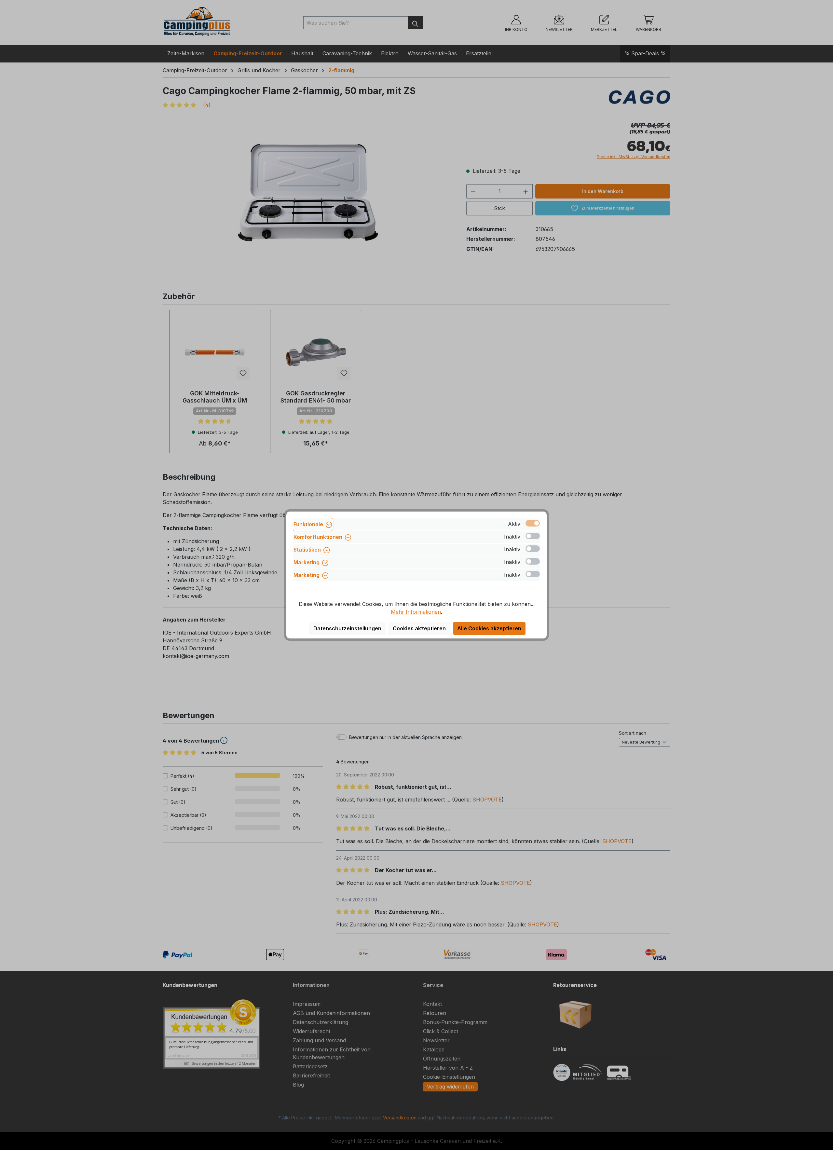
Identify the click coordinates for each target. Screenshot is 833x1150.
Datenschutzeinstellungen (347, 628)
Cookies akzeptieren (419, 628)
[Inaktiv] (533, 536)
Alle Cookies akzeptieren (489, 628)
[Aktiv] (533, 523)
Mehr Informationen (416, 612)
